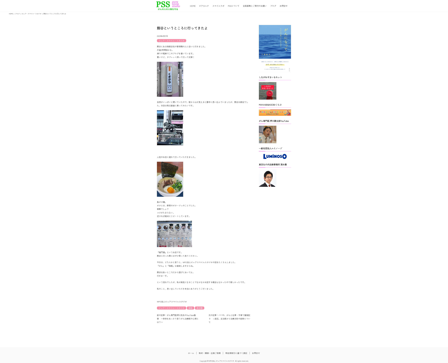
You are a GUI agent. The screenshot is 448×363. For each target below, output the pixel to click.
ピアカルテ (204, 5)
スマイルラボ (218, 5)
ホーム (191, 353)
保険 (190, 308)
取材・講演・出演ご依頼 (210, 353)
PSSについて (233, 5)
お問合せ (284, 5)
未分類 (200, 308)
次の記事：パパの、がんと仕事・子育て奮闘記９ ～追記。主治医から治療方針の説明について (229, 319)
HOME (193, 5)
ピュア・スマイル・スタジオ (171, 40)
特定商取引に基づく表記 (236, 353)
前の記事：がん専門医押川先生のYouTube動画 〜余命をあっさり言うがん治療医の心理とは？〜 (178, 319)
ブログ (273, 5)
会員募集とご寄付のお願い (255, 5)
